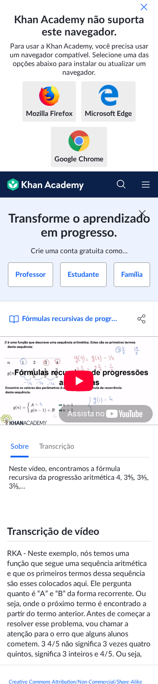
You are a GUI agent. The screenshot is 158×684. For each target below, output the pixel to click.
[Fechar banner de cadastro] (142, 213)
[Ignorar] (144, 7)
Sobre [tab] (20, 446)
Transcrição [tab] (56, 446)
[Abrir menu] (145, 184)
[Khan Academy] (42, 184)
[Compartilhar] (141, 319)
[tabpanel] (79, 474)
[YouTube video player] (79, 380)
